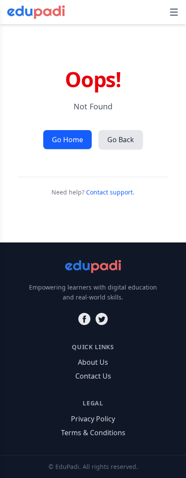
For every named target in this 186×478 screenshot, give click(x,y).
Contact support (109, 192)
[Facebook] (84, 319)
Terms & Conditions (93, 432)
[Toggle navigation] (174, 12)
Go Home (67, 139)
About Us (93, 362)
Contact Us (93, 376)
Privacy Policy (93, 419)
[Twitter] (102, 319)
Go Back (120, 139)
